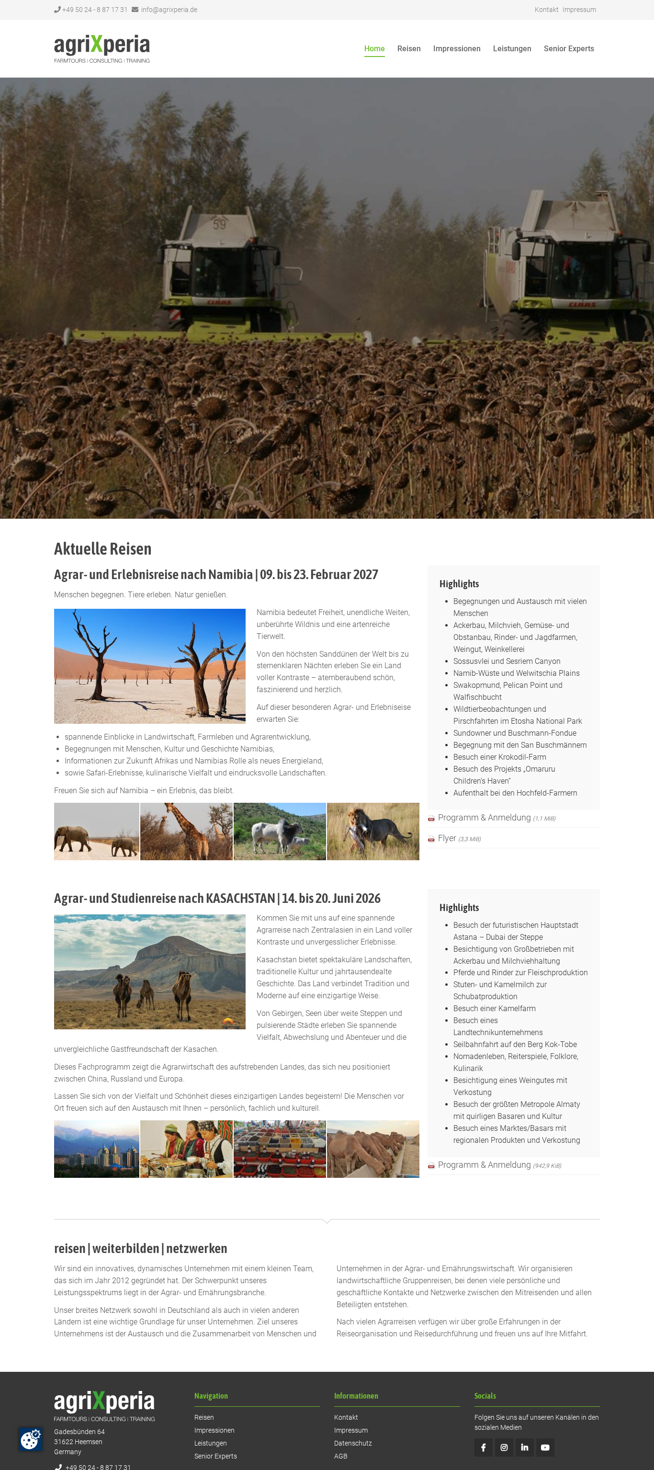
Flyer (459, 838)
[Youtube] (545, 1447)
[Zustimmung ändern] (30, 1439)
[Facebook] (483, 1447)
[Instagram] (504, 1447)
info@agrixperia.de (169, 9)
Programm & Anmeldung (496, 817)
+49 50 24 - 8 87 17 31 (95, 9)
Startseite (102, 48)
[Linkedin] (525, 1447)
